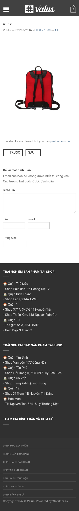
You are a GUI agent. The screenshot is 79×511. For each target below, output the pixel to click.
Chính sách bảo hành (16, 462)
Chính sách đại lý (14, 486)
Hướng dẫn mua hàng (16, 454)
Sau (33, 152)
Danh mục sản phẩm (15, 445)
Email (31, 219)
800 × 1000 (43, 30)
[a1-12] (39, 85)
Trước (13, 152)
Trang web (10, 237)
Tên (5, 219)
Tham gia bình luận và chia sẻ (28, 419)
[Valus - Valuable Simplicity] (40, 8)
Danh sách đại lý (13, 494)
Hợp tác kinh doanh (15, 470)
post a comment (61, 141)
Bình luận (9, 190)
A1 (56, 30)
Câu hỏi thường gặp (15, 478)
